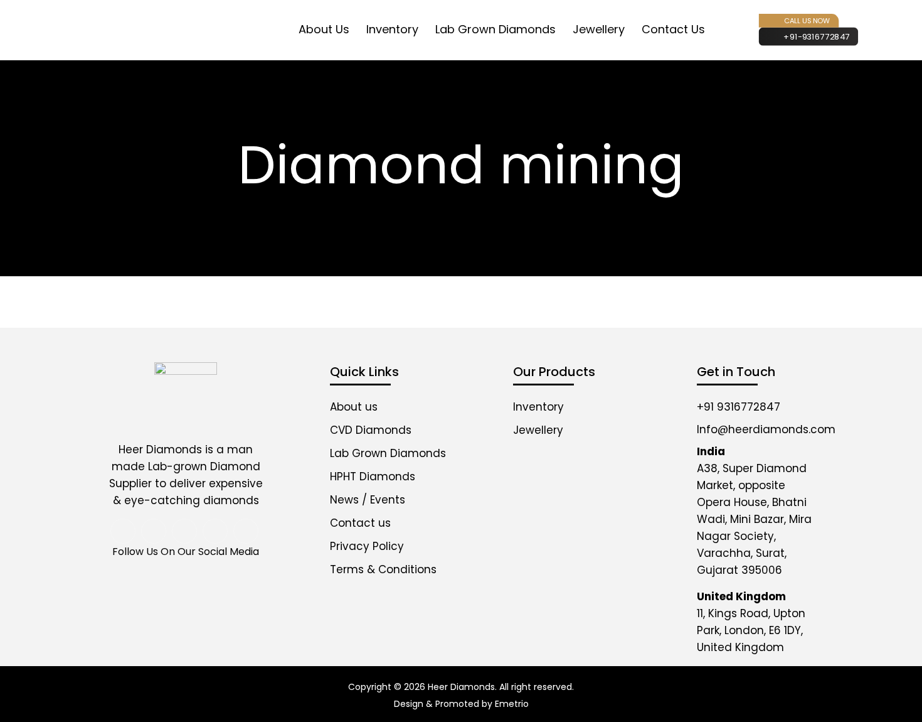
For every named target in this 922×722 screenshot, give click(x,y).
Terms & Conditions (383, 569)
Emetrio (512, 704)
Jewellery (599, 29)
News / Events (367, 499)
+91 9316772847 (738, 406)
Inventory (392, 29)
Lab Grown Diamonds (495, 29)
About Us (324, 29)
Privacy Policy (367, 546)
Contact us (673, 29)
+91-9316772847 (816, 37)
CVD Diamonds (370, 430)
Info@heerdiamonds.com (766, 429)
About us (354, 406)
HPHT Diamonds (372, 476)
